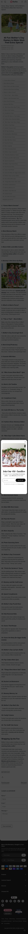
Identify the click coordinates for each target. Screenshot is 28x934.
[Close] (25, 442)
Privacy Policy (21, 484)
